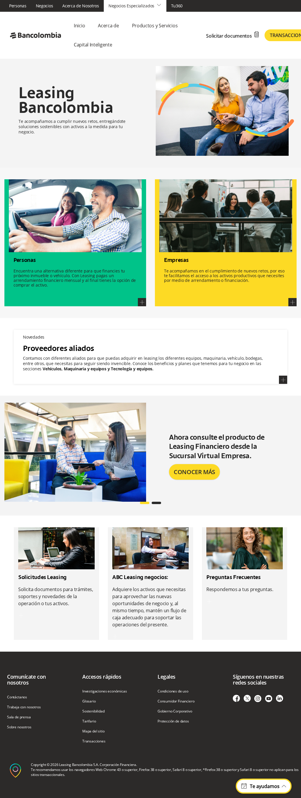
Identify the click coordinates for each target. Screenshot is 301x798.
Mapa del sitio (93, 731)
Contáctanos (17, 697)
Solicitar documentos (233, 35)
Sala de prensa (19, 717)
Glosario (89, 701)
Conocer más (194, 472)
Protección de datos (173, 721)
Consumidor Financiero (176, 701)
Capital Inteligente (93, 44)
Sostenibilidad (93, 711)
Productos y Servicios (155, 25)
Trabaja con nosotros (24, 707)
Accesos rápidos (101, 677)
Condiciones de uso (173, 691)
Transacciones (94, 741)
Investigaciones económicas (104, 691)
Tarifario (89, 721)
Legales (166, 677)
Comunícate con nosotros (26, 679)
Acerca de (108, 25)
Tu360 (177, 6)
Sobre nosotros (19, 727)
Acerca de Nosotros (80, 6)
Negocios (44, 6)
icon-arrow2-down (159, 5)
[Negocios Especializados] (35, 34)
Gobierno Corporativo (175, 711)
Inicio (79, 25)
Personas (17, 6)
